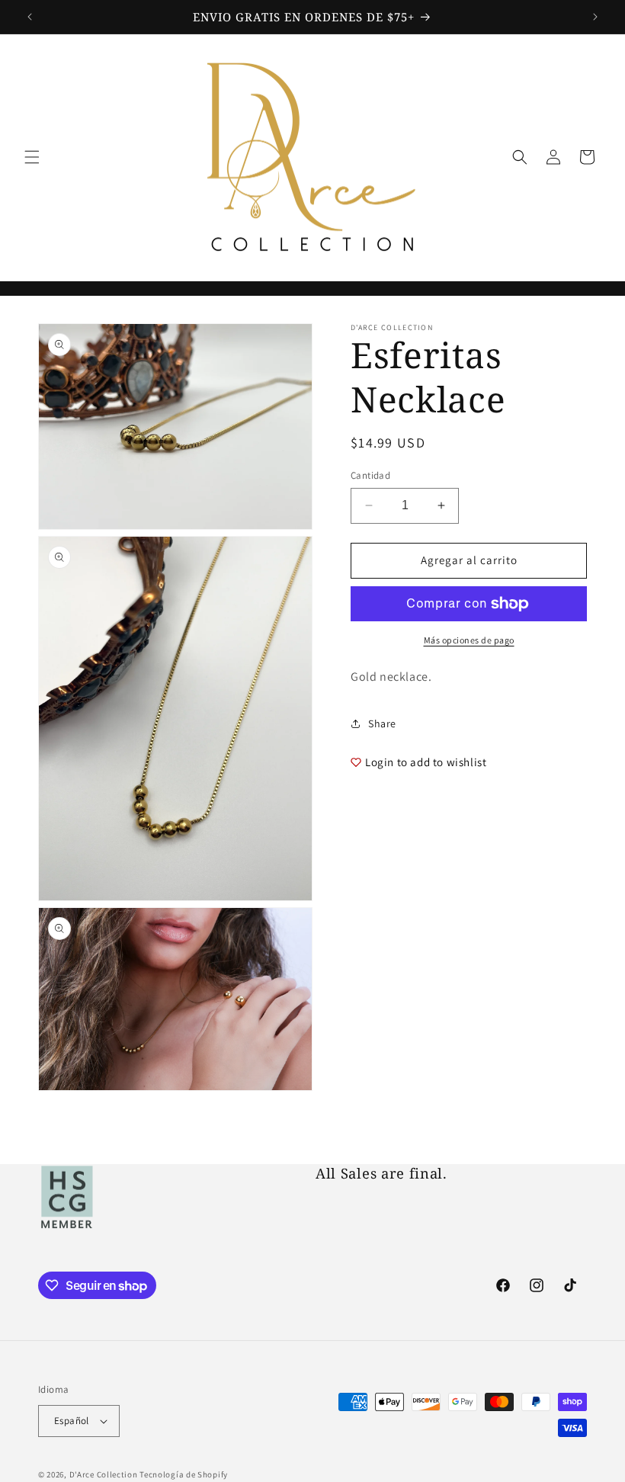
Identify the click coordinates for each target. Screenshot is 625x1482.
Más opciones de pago (469, 640)
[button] (32, 157)
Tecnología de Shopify (183, 1474)
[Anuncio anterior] (29, 17)
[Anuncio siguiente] (595, 17)
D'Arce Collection (103, 1474)
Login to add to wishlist (425, 762)
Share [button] (382, 723)
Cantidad (370, 475)
